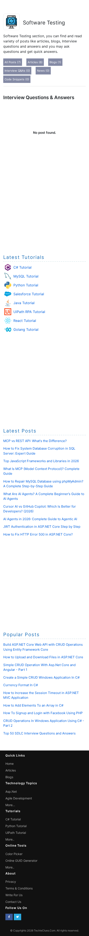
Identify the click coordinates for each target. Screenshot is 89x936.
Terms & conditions (19, 888)
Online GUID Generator (21, 860)
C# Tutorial (22, 267)
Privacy (10, 881)
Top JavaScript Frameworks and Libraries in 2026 (41, 461)
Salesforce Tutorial (28, 294)
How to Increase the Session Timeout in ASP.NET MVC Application (41, 695)
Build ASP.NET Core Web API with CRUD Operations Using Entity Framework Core (43, 647)
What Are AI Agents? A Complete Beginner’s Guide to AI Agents (43, 496)
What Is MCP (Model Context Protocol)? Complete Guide (41, 471)
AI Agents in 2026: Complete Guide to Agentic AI (40, 519)
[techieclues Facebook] (9, 917)
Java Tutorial (24, 303)
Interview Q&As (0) (17, 70)
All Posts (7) (13, 62)
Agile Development (18, 798)
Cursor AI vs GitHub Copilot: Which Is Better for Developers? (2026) (39, 508)
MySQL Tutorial (25, 276)
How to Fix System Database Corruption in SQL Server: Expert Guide (39, 450)
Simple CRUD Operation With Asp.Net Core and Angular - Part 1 (39, 667)
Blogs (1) (55, 62)
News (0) (43, 70)
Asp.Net (11, 791)
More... (10, 805)
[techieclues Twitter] (17, 917)
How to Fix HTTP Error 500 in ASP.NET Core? (38, 534)
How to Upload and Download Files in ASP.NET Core (43, 657)
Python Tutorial (25, 285)
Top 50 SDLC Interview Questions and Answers (39, 733)
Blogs (9, 777)
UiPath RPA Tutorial (29, 312)
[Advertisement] (44, 203)
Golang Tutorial (25, 329)
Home (9, 763)
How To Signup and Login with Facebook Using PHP (43, 713)
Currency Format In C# (20, 685)
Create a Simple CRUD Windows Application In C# (41, 677)
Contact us (13, 902)
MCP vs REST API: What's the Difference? (35, 441)
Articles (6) (35, 62)
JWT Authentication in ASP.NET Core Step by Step (41, 526)
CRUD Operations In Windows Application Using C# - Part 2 (43, 723)
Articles (10, 770)
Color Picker (13, 854)
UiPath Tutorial (15, 832)
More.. (9, 839)
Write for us (13, 895)
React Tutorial (24, 320)
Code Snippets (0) (17, 79)
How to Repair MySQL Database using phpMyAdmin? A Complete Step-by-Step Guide (43, 483)
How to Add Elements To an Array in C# (33, 705)
